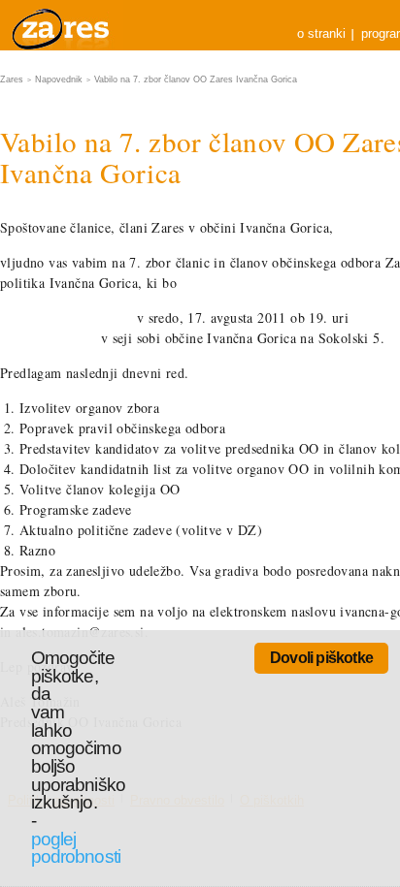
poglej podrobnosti (75, 848)
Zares (62, 25)
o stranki (321, 33)
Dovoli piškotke (321, 657)
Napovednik (59, 79)
